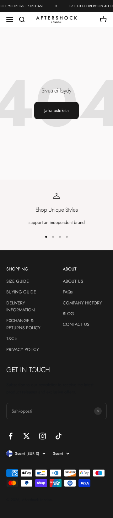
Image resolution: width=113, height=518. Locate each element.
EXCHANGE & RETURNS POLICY (23, 324)
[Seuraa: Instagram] (42, 436)
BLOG (68, 313)
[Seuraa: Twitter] (26, 436)
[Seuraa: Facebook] (10, 436)
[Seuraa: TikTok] (58, 436)
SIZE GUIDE (17, 281)
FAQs (68, 292)
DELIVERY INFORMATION (20, 306)
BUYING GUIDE (21, 292)
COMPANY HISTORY (82, 303)
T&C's (11, 338)
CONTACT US (76, 324)
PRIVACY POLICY (22, 349)
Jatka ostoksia (56, 110)
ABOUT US (73, 281)
